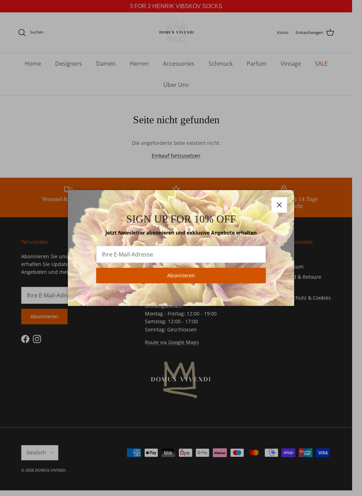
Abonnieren (181, 275)
